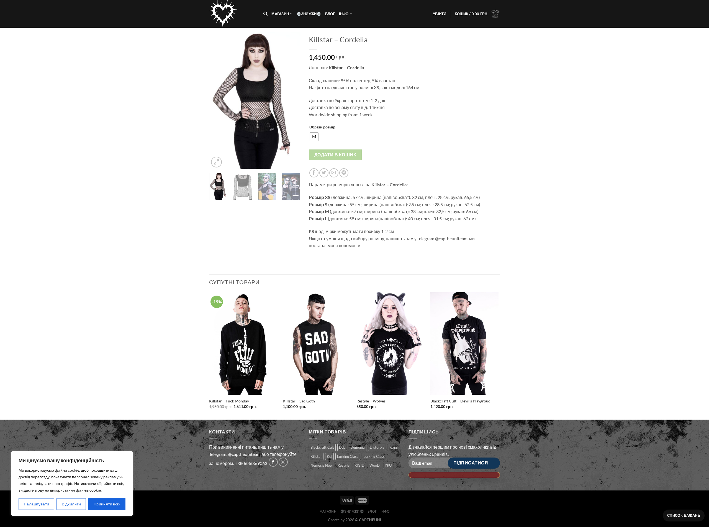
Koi (329, 456)
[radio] (314, 137)
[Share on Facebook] (313, 172)
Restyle (344, 465)
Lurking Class (347, 456)
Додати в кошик (335, 154)
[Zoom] (216, 162)
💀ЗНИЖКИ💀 (309, 14)
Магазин (280, 14)
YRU (388, 465)
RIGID (359, 465)
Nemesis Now (321, 465)
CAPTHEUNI (370, 519)
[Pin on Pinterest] (343, 172)
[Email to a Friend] (333, 172)
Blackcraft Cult (322, 447)
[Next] (292, 100)
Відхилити (71, 504)
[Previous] (218, 100)
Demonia (357, 447)
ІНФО (344, 14)
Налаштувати (36, 504)
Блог (330, 14)
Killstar (316, 456)
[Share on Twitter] (323, 172)
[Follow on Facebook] (273, 462)
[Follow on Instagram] (283, 462)
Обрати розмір (322, 127)
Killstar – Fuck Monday (229, 401)
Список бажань (683, 515)
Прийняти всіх (107, 504)
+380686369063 (251, 463)
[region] (72, 483)
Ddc (342, 447)
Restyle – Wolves (371, 401)
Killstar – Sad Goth (299, 401)
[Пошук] (265, 14)
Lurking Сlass (374, 456)
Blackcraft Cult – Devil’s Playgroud (460, 401)
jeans (393, 447)
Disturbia (377, 447)
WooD (374, 465)
